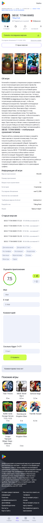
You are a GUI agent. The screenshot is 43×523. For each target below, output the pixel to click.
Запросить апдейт (36, 40)
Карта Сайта (6, 511)
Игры (17, 8)
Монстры (6, 259)
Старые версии (21, 45)
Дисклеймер (6, 503)
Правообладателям (8, 505)
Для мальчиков (8, 247)
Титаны (28, 255)
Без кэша (6, 255)
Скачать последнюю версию (15, 35)
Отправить (15, 357)
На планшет (19, 251)
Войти (39, 3)
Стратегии (26, 8)
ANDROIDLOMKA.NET (7, 8)
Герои (15, 259)
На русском (31, 251)
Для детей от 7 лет (23, 247)
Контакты (5, 508)
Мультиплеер (17, 255)
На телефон (7, 251)
